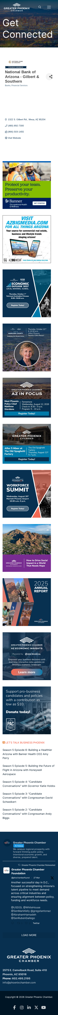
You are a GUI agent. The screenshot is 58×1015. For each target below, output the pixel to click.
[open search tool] (39, 7)
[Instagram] (21, 1007)
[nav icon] (49, 7)
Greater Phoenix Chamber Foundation (27, 871)
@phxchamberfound (20, 877)
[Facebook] (14, 1007)
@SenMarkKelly (20, 910)
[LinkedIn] (29, 1007)
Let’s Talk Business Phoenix (25, 742)
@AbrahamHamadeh (23, 914)
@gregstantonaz (41, 910)
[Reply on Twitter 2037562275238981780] (13, 923)
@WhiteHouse (31, 907)
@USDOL (16, 907)
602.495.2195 (21, 978)
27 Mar (37, 877)
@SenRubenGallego (23, 918)
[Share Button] (49, 76)
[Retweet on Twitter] (19, 865)
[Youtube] (43, 1007)
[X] (36, 1007)
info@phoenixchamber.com (19, 982)
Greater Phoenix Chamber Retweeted (38, 865)
